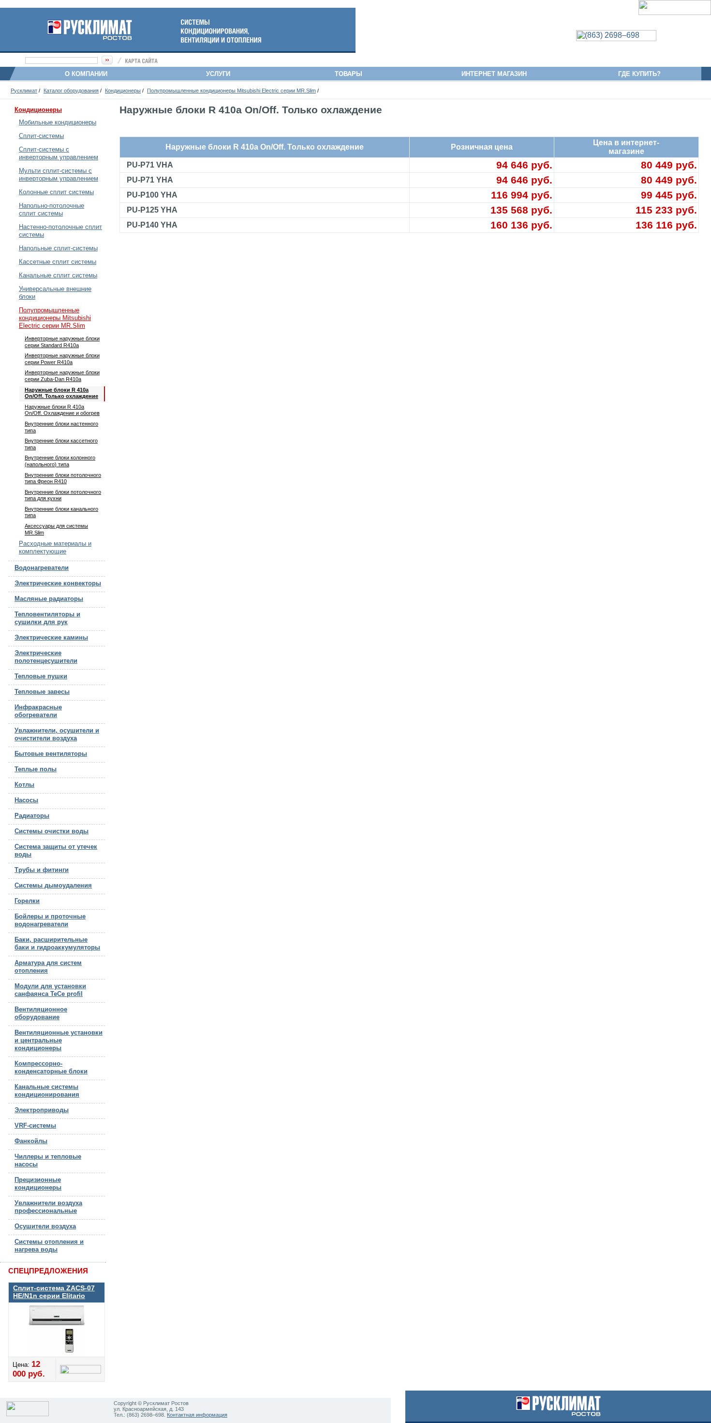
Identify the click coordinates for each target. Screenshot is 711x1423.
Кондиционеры (123, 90)
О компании (86, 73)
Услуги (221, 73)
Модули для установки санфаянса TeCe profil (50, 989)
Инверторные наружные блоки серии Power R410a (62, 358)
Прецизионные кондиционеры (38, 1183)
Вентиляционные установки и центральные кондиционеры (59, 1040)
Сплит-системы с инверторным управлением (58, 153)
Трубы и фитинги (42, 869)
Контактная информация (197, 1415)
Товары (352, 73)
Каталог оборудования (71, 90)
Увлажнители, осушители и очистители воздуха (57, 734)
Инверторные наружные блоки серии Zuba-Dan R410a (62, 375)
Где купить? (639, 73)
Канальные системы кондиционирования (47, 1090)
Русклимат (24, 90)
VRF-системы (35, 1125)
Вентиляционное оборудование (41, 1013)
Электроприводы (42, 1110)
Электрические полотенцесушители (46, 656)
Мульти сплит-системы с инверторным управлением (58, 174)
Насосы (26, 800)
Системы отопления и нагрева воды (49, 1245)
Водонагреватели (42, 567)
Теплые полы (36, 769)
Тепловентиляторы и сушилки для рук (47, 618)
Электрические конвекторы (58, 583)
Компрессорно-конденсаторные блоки (51, 1067)
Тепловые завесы (42, 691)
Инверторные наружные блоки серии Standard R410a (62, 342)
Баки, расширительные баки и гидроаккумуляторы (57, 943)
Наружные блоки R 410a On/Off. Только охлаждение (61, 393)
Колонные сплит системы (56, 192)
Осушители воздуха (45, 1226)
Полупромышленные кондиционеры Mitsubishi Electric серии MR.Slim (231, 90)
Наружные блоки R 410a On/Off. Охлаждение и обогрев (62, 410)
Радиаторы (32, 815)
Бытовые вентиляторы (51, 753)
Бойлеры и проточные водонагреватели (50, 920)
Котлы (24, 784)
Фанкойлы (31, 1141)
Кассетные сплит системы (57, 261)
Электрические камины (51, 637)
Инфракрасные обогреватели (38, 711)
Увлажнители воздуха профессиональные (48, 1206)
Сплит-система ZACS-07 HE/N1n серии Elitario (54, 1292)
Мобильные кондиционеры (57, 122)
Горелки (27, 900)
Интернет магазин (494, 73)
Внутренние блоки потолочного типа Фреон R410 (63, 478)
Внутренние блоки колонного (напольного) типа (60, 461)
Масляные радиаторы (49, 598)
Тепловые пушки (41, 676)
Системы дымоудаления (53, 885)
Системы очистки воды (52, 831)
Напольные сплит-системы (58, 248)
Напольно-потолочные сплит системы (51, 209)
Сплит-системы (41, 135)
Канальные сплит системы (58, 275)
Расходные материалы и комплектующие (55, 547)
